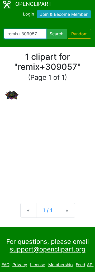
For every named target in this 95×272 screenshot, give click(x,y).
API (90, 264)
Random (79, 33)
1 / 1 (48, 210)
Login (28, 14)
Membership (60, 264)
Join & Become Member (64, 14)
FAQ (6, 264)
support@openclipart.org (48, 249)
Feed (80, 264)
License (37, 264)
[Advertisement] (47, 147)
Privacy (19, 264)
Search (56, 33)
